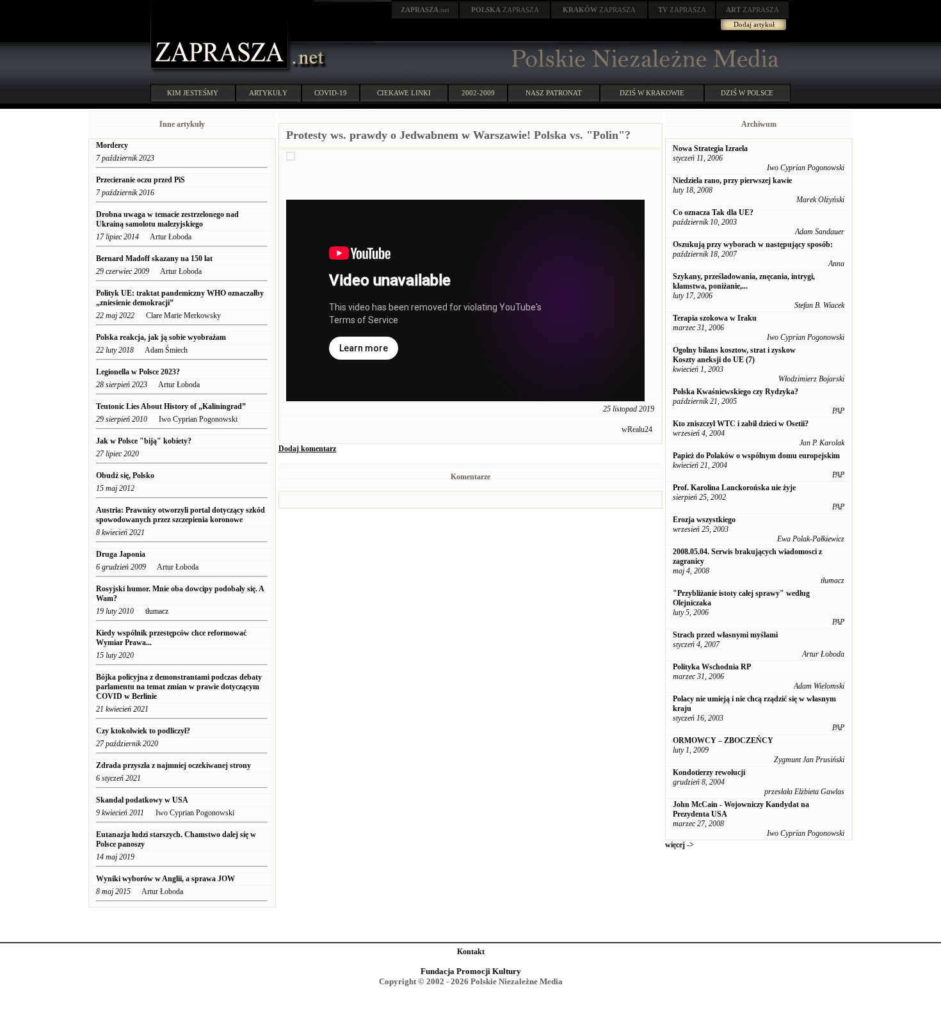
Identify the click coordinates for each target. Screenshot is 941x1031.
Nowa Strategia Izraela (710, 148)
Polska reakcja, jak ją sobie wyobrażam (161, 337)
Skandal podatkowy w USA (142, 799)
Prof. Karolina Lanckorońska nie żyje (734, 487)
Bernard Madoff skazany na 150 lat (154, 258)
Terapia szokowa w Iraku (715, 318)
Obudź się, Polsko (125, 475)
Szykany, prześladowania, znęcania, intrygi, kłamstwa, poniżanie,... (744, 281)
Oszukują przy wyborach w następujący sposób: (753, 244)
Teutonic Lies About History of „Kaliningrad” (171, 406)
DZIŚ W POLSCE (747, 93)
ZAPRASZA (505, 9)
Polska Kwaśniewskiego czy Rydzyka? (735, 391)
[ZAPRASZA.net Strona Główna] (220, 70)
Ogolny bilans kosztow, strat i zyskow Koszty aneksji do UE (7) (734, 355)
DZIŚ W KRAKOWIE (652, 93)
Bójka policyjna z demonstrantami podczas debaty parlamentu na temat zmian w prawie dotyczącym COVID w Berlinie (179, 687)
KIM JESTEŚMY (192, 93)
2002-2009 (478, 93)
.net (425, 9)
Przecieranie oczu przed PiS (140, 179)
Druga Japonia (120, 554)
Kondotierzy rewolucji (709, 772)
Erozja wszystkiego (704, 519)
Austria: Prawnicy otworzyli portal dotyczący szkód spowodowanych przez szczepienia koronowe (180, 515)
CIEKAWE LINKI (404, 93)
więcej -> (679, 844)
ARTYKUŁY (268, 93)
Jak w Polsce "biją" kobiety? (144, 440)
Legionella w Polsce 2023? (138, 371)
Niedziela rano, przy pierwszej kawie (732, 180)
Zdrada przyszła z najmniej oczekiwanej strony (173, 765)
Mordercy (112, 145)
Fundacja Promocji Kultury (471, 971)
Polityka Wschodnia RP (712, 666)
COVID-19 (330, 93)
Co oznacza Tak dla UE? (713, 212)
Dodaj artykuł (754, 24)
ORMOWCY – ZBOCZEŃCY (723, 740)
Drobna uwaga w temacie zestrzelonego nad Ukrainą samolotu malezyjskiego (167, 219)
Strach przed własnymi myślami (725, 634)
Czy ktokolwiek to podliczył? (143, 730)
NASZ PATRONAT (554, 93)
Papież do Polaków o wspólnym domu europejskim (756, 455)
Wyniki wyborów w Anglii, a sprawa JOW (165, 878)
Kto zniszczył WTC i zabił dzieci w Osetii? (740, 423)
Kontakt (471, 951)
